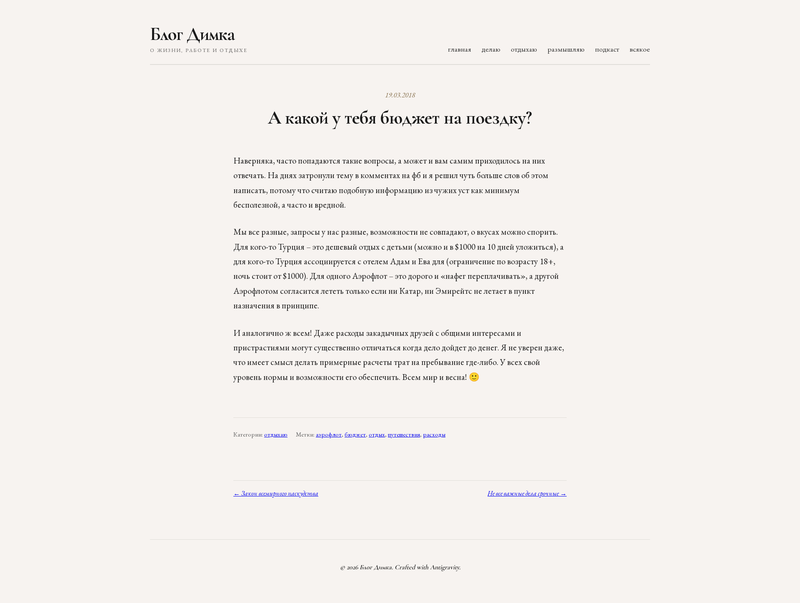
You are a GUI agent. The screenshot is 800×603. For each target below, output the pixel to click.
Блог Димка (192, 34)
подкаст (607, 49)
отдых (377, 434)
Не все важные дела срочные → (527, 493)
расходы (434, 434)
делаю (491, 49)
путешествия (404, 434)
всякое (640, 49)
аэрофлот (329, 434)
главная (459, 49)
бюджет (355, 434)
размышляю (566, 49)
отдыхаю (524, 49)
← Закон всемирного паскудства (275, 493)
